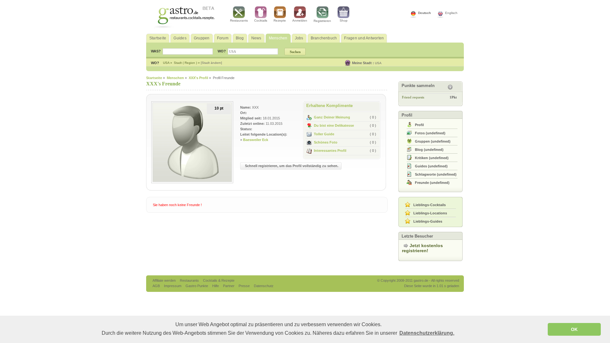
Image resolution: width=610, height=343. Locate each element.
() (430, 133)
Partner (229, 286)
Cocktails (260, 20)
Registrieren (322, 21)
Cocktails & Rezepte (218, 280)
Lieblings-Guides (427, 221)
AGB (156, 286)
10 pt (218, 108)
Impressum (173, 286)
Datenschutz (264, 286)
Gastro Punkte (197, 286)
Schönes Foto (325, 142)
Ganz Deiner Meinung (332, 117)
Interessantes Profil (330, 150)
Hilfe (216, 286)
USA (378, 63)
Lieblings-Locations (430, 213)
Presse (244, 286)
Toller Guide (324, 134)
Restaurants (239, 20)
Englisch (451, 13)
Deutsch (424, 13)
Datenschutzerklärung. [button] (426, 333)
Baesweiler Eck (255, 140)
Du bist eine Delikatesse (334, 125)
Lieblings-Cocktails (429, 205)
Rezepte (280, 20)
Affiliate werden (164, 280)
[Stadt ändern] (211, 62)
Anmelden (299, 20)
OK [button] (574, 329)
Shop (344, 20)
